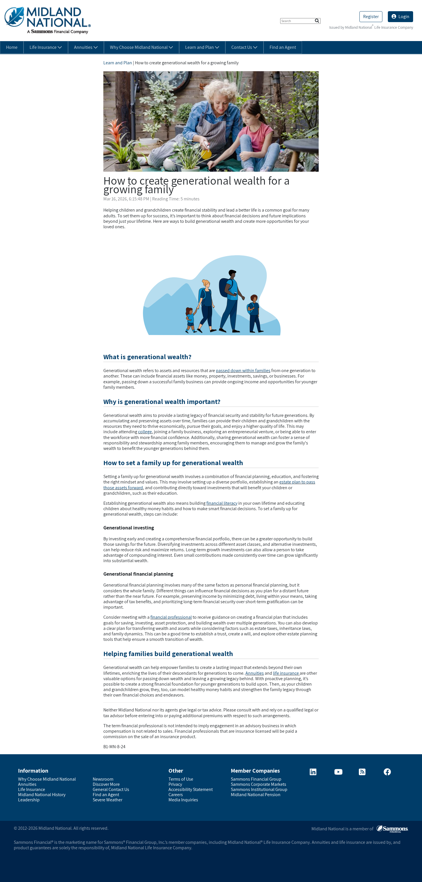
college (145, 432)
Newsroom (103, 779)
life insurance (286, 673)
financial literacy (221, 503)
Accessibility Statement (191, 789)
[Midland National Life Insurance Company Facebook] (387, 773)
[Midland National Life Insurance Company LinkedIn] (313, 773)
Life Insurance (31, 789)
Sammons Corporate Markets (258, 784)
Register (371, 16)
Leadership (29, 800)
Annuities (254, 673)
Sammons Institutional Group (259, 789)
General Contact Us (111, 789)
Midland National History (41, 795)
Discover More (106, 784)
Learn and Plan (117, 63)
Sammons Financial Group (256, 779)
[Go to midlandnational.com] (48, 20)
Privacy (175, 784)
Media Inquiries (183, 800)
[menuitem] (11, 47)
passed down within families (243, 371)
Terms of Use (181, 779)
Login (403, 16)
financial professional (171, 617)
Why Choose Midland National (47, 779)
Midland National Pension (255, 795)
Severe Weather (107, 800)
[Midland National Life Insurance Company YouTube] (338, 773)
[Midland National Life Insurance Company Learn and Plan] (362, 773)
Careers (176, 795)
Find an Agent (106, 795)
